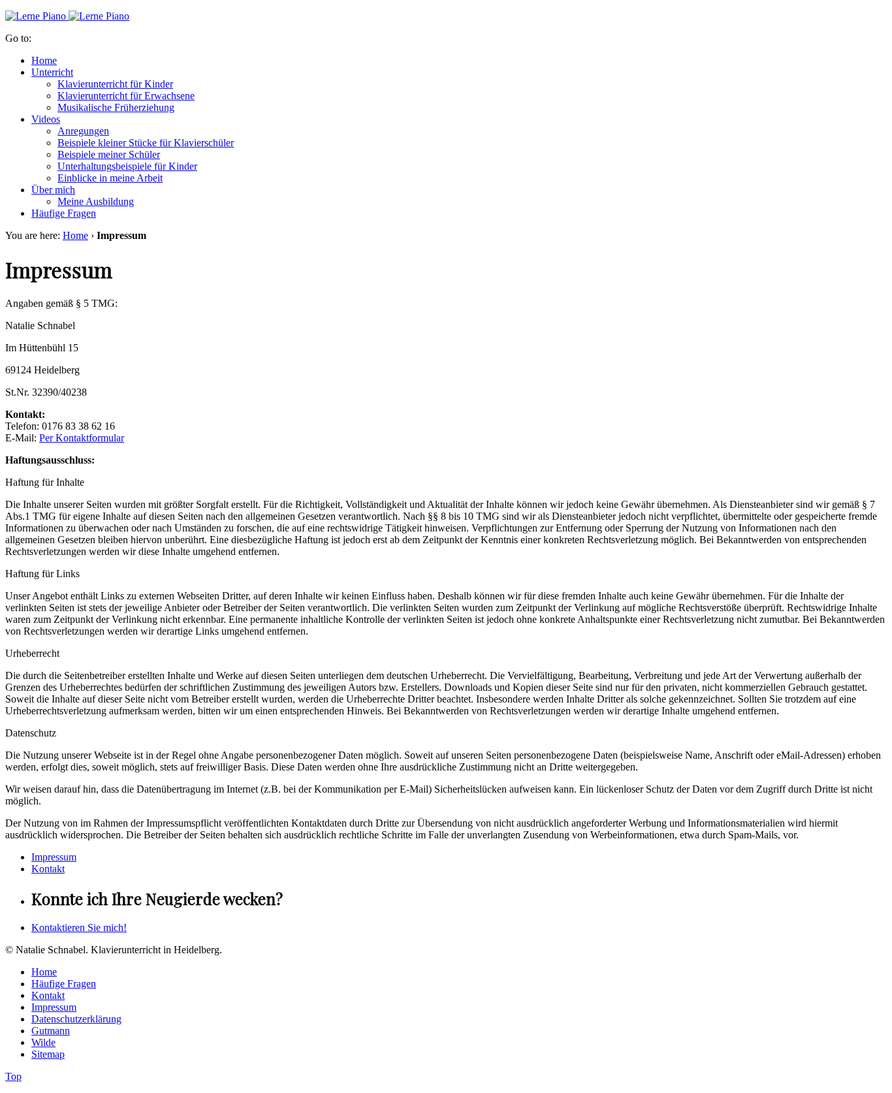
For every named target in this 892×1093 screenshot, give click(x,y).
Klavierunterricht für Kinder (115, 83)
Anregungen (83, 130)
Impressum (53, 857)
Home (44, 60)
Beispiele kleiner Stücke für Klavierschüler (145, 142)
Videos (45, 119)
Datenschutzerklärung (76, 1018)
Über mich (53, 189)
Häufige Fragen (63, 213)
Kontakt (48, 868)
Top (13, 1076)
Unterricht (52, 72)
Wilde (43, 1042)
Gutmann (50, 1030)
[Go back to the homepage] (67, 16)
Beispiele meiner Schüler (108, 154)
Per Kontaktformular (81, 437)
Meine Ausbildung (95, 201)
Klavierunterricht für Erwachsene (126, 95)
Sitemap (48, 1054)
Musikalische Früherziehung (115, 107)
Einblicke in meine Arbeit (110, 177)
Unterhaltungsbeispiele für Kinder (127, 166)
